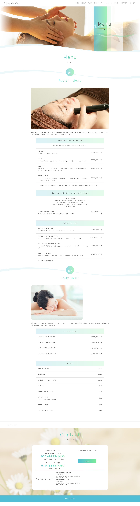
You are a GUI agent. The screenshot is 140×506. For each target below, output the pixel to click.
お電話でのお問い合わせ (53, 450)
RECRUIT (115, 3)
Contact (87, 461)
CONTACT (123, 3)
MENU (96, 3)
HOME (77, 3)
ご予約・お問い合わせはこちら (87, 450)
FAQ (102, 3)
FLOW (90, 3)
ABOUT (83, 3)
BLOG (107, 3)
